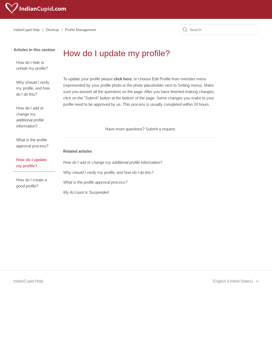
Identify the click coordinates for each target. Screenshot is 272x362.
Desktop (52, 30)
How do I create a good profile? (31, 183)
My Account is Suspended (86, 192)
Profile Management (80, 30)
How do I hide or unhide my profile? (32, 65)
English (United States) (233, 281)
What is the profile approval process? (32, 143)
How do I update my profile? (31, 162)
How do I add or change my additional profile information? (30, 117)
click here (122, 79)
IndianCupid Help (27, 30)
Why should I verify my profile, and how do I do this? (33, 88)
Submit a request (160, 129)
